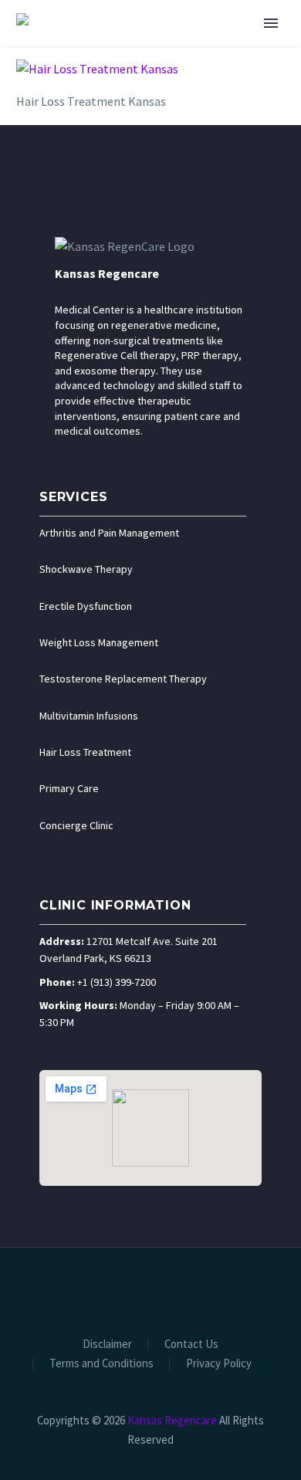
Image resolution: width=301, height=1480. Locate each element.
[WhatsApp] (200, 1289)
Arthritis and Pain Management (109, 533)
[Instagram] (160, 1289)
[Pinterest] (180, 1289)
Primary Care (69, 788)
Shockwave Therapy (86, 569)
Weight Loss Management (98, 642)
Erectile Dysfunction (85, 606)
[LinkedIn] (120, 1289)
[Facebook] (100, 1289)
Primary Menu (271, 23)
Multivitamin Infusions (88, 716)
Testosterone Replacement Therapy (123, 679)
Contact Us (191, 1344)
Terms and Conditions (101, 1364)
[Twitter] (140, 1289)
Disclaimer (107, 1344)
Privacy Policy (219, 1364)
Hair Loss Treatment (85, 752)
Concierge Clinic (76, 825)
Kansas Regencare (107, 273)
